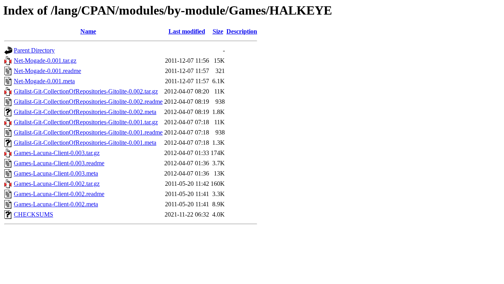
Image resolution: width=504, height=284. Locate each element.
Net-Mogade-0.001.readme (47, 70)
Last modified (187, 31)
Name (88, 31)
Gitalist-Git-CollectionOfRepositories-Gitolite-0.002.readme (88, 101)
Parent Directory (34, 50)
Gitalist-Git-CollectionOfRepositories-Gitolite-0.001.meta (85, 142)
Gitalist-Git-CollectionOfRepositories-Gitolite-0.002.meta (85, 111)
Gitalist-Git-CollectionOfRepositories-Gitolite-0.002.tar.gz (86, 91)
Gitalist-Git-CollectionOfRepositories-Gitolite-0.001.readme (88, 132)
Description (241, 31)
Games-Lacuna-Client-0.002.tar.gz (57, 183)
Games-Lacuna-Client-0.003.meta (56, 173)
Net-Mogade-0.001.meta (44, 81)
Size (218, 31)
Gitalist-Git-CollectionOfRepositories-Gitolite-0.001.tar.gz (86, 122)
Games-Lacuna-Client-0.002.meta (56, 204)
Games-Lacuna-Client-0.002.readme (59, 194)
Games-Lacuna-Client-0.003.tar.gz (57, 152)
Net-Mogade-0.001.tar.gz (45, 60)
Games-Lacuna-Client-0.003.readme (59, 163)
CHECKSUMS (33, 214)
